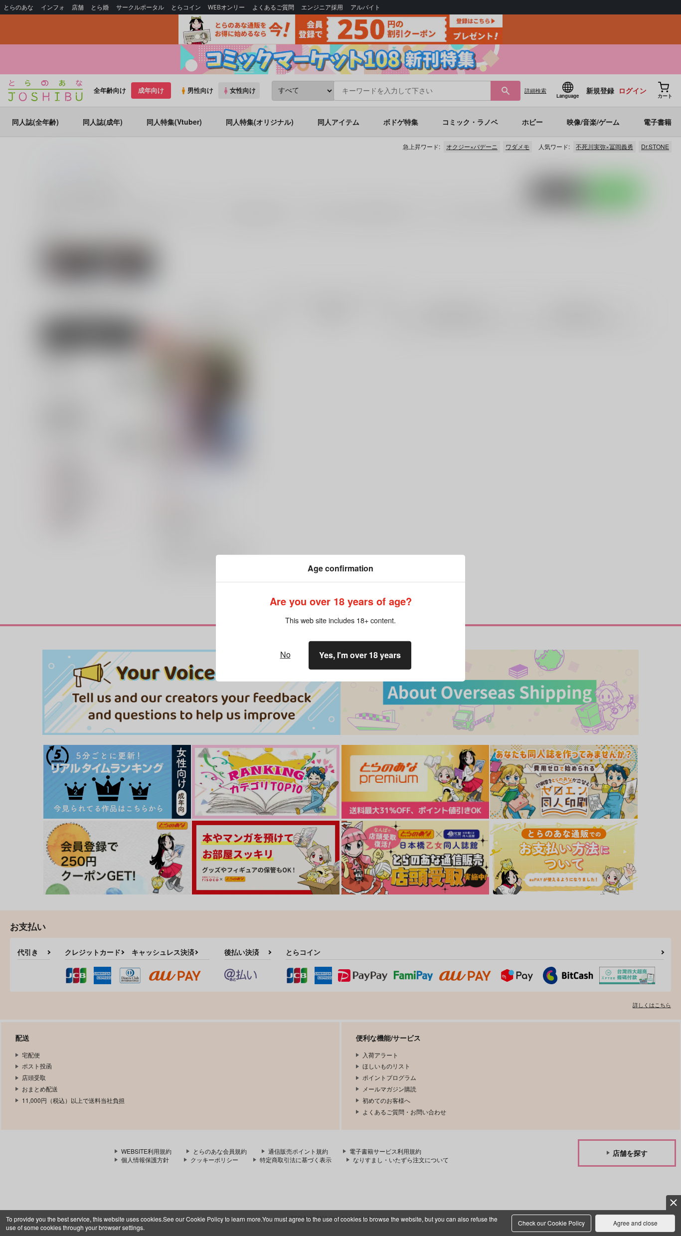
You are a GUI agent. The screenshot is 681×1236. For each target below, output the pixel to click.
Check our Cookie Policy (551, 1223)
